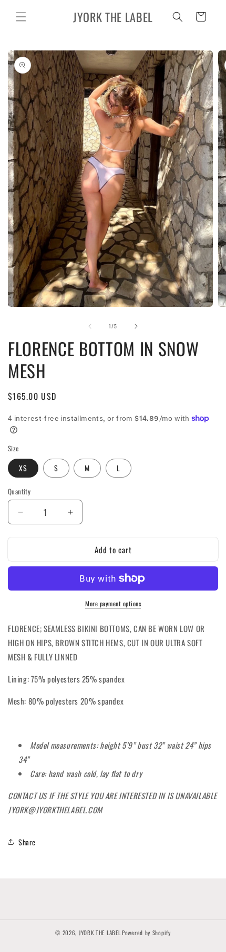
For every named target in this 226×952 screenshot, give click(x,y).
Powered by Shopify (146, 932)
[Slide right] (136, 326)
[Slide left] (89, 326)
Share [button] (27, 841)
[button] (21, 16)
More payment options (113, 603)
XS (23, 467)
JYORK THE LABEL (100, 932)
